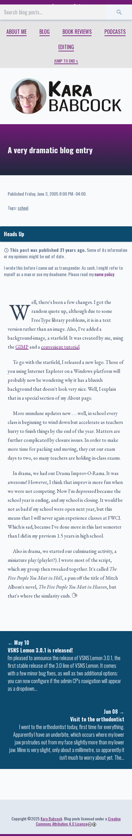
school (23, 207)
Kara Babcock (51, 818)
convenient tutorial (60, 346)
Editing (66, 47)
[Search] (119, 12)
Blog (44, 31)
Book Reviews (77, 31)
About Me (16, 31)
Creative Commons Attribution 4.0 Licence (78, 821)
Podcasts (115, 31)
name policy (104, 274)
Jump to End (64, 61)
